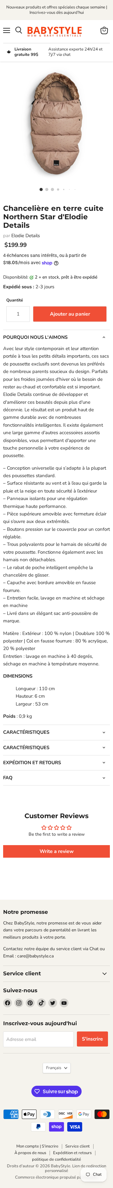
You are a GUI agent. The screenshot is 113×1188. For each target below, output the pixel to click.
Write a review (57, 851)
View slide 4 (56, 189)
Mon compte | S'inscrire (37, 1146)
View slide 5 (62, 189)
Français (53, 1068)
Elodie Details (25, 235)
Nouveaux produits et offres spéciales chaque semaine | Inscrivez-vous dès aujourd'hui (56, 9)
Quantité (14, 300)
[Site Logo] (56, 31)
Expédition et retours (72, 1153)
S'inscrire (92, 1039)
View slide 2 (45, 189)
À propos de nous (30, 1153)
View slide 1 (39, 189)
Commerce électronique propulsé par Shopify (56, 1177)
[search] (18, 30)
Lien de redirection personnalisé (75, 1168)
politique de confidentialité (56, 1159)
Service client (77, 1146)
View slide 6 (68, 189)
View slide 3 (51, 189)
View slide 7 (73, 189)
